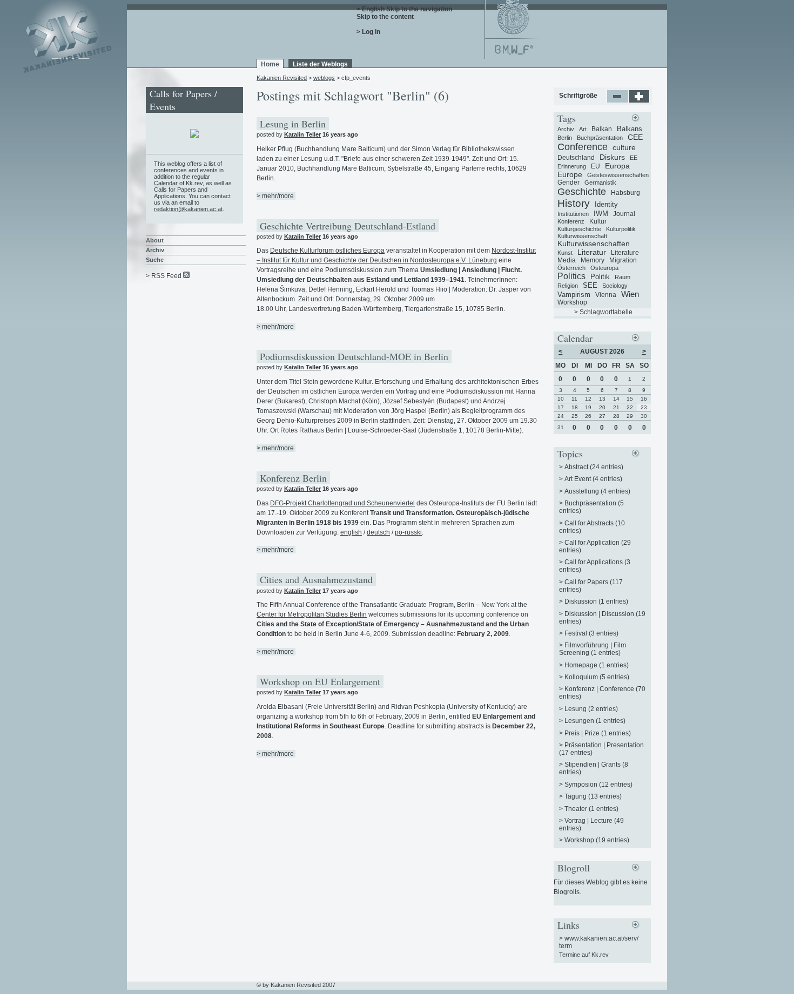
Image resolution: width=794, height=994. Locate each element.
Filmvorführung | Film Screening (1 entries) (592, 649)
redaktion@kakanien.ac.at (188, 209)
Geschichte (581, 191)
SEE (590, 285)
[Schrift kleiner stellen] (618, 101)
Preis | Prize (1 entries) (597, 733)
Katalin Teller (302, 134)
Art (583, 129)
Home (270, 64)
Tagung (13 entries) (593, 796)
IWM (601, 213)
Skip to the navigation (419, 9)
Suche (155, 259)
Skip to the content (385, 17)
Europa (617, 165)
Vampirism (573, 294)
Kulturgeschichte (579, 229)
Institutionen (573, 214)
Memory (592, 260)
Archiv (155, 250)
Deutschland (576, 157)
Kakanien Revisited (282, 78)
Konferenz (570, 221)
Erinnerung (571, 166)
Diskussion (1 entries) (596, 601)
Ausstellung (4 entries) (597, 491)
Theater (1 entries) (591, 809)
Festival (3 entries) (591, 633)
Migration (623, 260)
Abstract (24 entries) (593, 467)
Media (566, 260)
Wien (630, 294)
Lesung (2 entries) (591, 709)
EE (633, 157)
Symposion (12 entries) (598, 784)
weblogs (324, 78)
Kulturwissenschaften (593, 243)
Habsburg (625, 193)
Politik (600, 277)
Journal (624, 214)
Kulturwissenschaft (582, 236)
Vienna (605, 295)
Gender (568, 182)
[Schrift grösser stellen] (639, 101)
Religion (567, 285)
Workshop (572, 302)
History (573, 203)
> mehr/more (275, 196)
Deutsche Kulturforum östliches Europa (327, 250)
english (351, 532)
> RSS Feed (163, 276)
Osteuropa (604, 268)
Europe (569, 174)
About (155, 240)
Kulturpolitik (621, 229)
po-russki (408, 532)
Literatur (591, 252)
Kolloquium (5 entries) (596, 677)
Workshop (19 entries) (596, 840)
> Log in (368, 32)
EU (595, 166)
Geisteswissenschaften (618, 175)
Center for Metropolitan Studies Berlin (312, 614)
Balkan (601, 129)
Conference (582, 146)
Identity (606, 204)
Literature (625, 252)
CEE (635, 137)
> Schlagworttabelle (603, 312)
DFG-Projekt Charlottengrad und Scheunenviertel (342, 503)
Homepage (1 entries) (596, 665)
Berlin (564, 137)
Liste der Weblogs (320, 64)
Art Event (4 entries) (593, 479)
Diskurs (612, 157)
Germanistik (600, 182)
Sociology (615, 285)
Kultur (598, 221)
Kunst (565, 252)
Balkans (629, 129)
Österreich (571, 268)
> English (370, 9)
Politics (571, 276)
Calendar (166, 183)
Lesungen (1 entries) (594, 721)
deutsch (378, 532)
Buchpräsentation (600, 137)
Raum (622, 277)
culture (624, 147)
